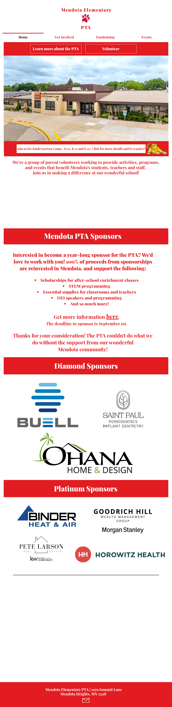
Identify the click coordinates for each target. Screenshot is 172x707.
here (112, 316)
